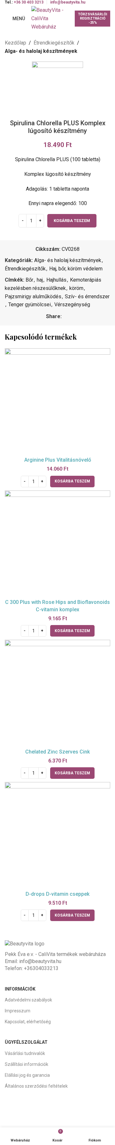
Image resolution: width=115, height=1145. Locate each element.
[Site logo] (49, 18)
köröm (76, 288)
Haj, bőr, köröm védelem (76, 269)
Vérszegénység (72, 304)
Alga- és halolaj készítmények (41, 51)
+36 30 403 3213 (28, 2)
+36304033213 (41, 968)
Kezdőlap (15, 43)
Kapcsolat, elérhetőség (28, 1021)
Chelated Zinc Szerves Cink (57, 752)
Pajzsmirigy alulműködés (33, 296)
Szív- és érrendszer (87, 296)
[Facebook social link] (65, 316)
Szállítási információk (26, 1064)
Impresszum (17, 1010)
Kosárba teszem (72, 220)
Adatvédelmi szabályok (28, 999)
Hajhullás (56, 280)
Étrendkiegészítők (54, 43)
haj (40, 280)
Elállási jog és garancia (27, 1075)
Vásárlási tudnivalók (25, 1053)
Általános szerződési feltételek (36, 1086)
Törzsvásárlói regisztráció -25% (92, 18)
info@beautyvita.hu (40, 961)
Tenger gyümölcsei (29, 304)
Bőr (29, 280)
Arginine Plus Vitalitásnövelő (57, 460)
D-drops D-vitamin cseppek (57, 894)
